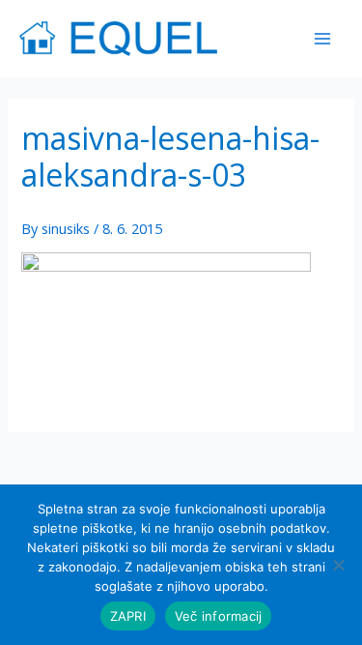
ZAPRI (128, 616)
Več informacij (219, 616)
